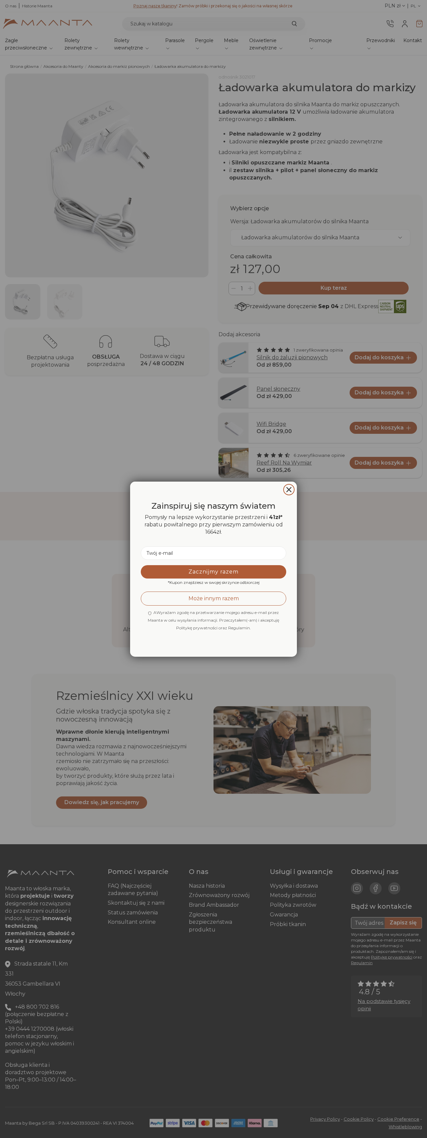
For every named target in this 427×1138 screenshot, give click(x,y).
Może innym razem (213, 598)
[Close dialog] (289, 489)
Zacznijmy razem (213, 571)
